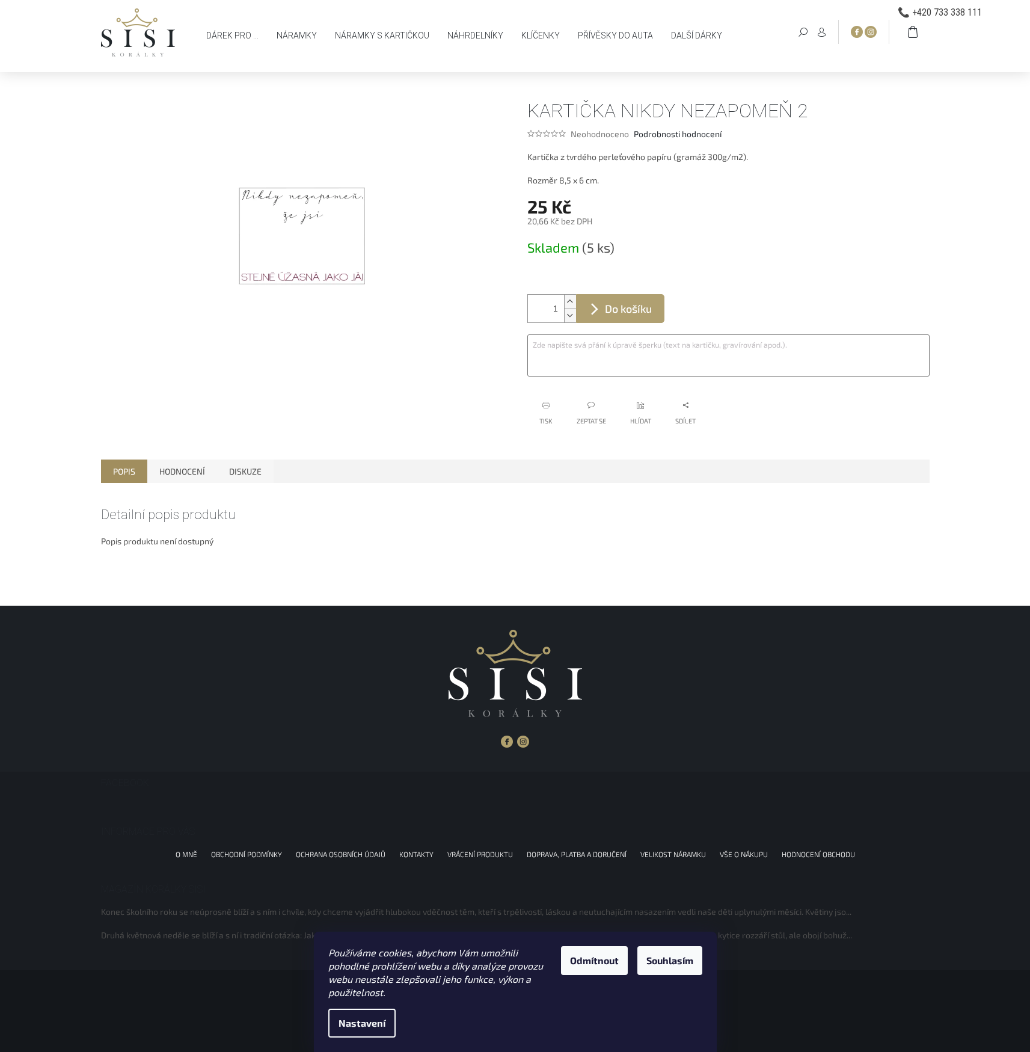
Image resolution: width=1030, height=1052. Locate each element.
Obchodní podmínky (246, 854)
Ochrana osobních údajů (340, 854)
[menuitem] (232, 35)
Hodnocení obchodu (818, 854)
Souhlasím (669, 960)
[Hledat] (803, 31)
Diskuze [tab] (245, 471)
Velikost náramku (673, 854)
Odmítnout (594, 960)
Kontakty (416, 854)
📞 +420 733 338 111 (940, 12)
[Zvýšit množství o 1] (570, 302)
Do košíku (628, 308)
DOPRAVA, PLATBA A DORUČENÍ (577, 854)
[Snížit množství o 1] (570, 315)
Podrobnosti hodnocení (678, 134)
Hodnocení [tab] (182, 471)
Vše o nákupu (744, 854)
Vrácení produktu (480, 854)
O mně (186, 854)
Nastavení (362, 1023)
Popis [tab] (124, 471)
